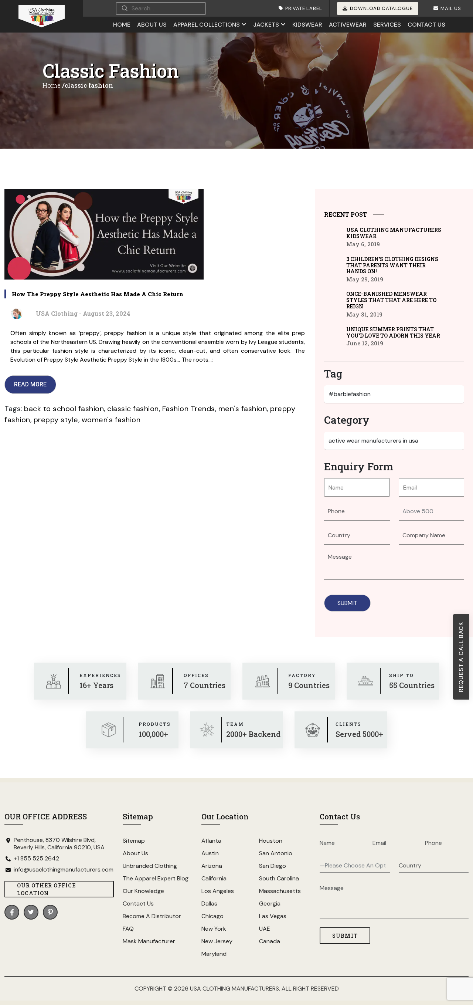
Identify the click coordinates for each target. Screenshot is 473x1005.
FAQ (128, 929)
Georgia (269, 903)
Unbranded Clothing (150, 866)
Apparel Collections (206, 24)
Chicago (212, 916)
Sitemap (134, 841)
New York (213, 929)
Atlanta (211, 841)
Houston (270, 841)
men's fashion (242, 408)
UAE (264, 929)
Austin (210, 853)
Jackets (266, 24)
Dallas (209, 903)
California (214, 878)
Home (121, 24)
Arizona (211, 866)
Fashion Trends (188, 408)
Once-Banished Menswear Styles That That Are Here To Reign (391, 300)
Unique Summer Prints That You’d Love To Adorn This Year (393, 332)
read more (30, 384)
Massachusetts (280, 891)
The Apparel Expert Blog (155, 878)
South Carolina (279, 878)
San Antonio (275, 853)
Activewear (348, 24)
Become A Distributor (152, 916)
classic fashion (133, 408)
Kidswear (307, 24)
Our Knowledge (143, 891)
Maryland (214, 954)
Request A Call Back (461, 657)
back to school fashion (64, 408)
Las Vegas (272, 916)
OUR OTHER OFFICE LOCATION (46, 889)
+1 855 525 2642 (36, 858)
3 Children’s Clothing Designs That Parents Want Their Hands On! (392, 265)
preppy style (56, 419)
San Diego (272, 866)
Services (387, 24)
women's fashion (111, 419)
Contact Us (426, 24)
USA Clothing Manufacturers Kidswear (393, 233)
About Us (152, 24)
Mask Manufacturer (149, 941)
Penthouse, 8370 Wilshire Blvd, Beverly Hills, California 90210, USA (59, 843)
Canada (269, 941)
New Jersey (216, 941)
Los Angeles (217, 891)
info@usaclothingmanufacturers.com (63, 869)
